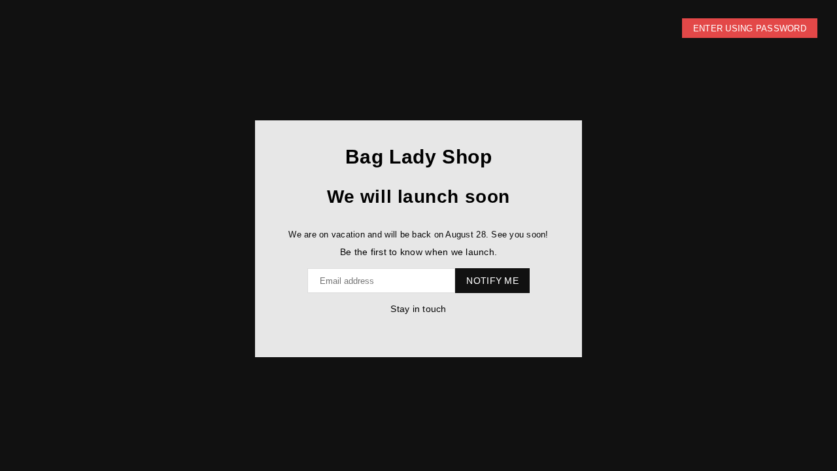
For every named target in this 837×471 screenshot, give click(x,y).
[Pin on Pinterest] (416, 328)
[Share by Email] (430, 328)
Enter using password (749, 28)
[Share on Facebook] (403, 328)
